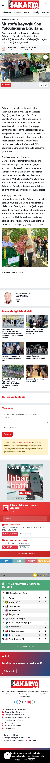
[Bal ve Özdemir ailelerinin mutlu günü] (37, 348)
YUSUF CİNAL (22, 296)
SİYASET (17, 13)
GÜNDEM (6, 13)
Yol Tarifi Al (25, 534)
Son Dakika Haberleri (13, 725)
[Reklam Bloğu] (25, 482)
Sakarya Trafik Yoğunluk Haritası (17, 717)
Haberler (5, 20)
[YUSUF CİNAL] (8, 298)
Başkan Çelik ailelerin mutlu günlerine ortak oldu (11, 358)
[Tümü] (47, 656)
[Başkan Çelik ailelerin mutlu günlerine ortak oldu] (13, 348)
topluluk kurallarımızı (24, 442)
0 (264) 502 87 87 (11, 534)
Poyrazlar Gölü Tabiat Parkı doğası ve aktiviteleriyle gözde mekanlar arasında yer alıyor (11, 383)
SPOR (26, 13)
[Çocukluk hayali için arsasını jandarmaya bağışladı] (37, 321)
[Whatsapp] (34, 702)
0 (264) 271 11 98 (10, 547)
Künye (15, 735)
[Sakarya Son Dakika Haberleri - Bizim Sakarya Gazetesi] (23, 5)
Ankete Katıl (9, 671)
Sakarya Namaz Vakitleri (14, 715)
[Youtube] (29, 702)
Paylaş (7, 85)
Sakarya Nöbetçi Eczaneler (15, 709)
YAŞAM (45, 13)
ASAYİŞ (35, 13)
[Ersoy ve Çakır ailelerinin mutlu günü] (37, 371)
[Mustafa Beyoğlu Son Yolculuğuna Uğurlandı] (25, 67)
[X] (21, 702)
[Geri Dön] (7, 755)
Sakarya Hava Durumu (13, 712)
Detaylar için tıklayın (25, 647)
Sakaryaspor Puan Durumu (14, 740)
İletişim (6, 735)
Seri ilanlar (32, 740)
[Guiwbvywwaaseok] (25, 247)
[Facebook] (16, 702)
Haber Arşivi (10, 728)
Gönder (7, 434)
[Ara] (46, 5)
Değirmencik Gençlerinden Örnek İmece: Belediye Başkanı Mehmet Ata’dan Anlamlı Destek (12, 333)
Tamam (31, 760)
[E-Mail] (18, 301)
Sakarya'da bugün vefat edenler (17, 738)
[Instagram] (25, 702)
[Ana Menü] (3, 5)
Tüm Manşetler (11, 723)
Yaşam (15, 20)
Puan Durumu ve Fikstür (14, 720)
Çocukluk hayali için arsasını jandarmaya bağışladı (34, 331)
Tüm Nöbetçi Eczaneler (26, 554)
